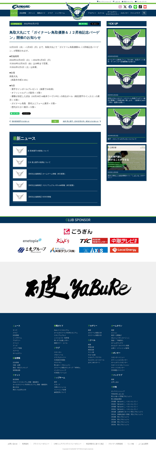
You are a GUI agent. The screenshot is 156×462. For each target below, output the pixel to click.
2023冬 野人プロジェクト (120, 424)
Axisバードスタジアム (61, 330)
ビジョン (114, 333)
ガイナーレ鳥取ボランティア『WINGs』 (67, 367)
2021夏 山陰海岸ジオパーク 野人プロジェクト (127, 412)
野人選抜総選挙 (116, 399)
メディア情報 (17, 348)
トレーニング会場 (60, 390)
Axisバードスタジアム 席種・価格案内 (26, 382)
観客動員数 (16, 370)
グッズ (15, 345)
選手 (55, 382)
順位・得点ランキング (20, 367)
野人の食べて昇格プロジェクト (121, 396)
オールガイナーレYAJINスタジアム (66, 333)
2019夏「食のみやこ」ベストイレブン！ (124, 401)
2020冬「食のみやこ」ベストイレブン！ (124, 409)
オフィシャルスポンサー (119, 360)
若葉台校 (91, 347)
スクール (101, 13)
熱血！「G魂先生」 (117, 340)
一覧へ (55, 121)
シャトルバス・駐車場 (61, 338)
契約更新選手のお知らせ (20, 121)
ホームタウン (17, 353)
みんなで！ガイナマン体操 (120, 345)
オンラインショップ (118, 391)
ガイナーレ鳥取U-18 (95, 333)
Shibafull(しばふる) (117, 394)
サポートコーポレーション (120, 365)
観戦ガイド (41, 13)
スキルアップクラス (94, 357)
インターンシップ (60, 370)
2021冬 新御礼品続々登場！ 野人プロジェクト (127, 414)
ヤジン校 (91, 352)
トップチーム (60, 13)
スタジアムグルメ (60, 335)
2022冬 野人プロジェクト (120, 419)
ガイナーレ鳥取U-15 (95, 335)
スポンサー (125, 13)
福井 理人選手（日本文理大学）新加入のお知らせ (81, 121)
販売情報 (16, 379)
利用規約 (25, 444)
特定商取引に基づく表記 (95, 444)
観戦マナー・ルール (60, 343)
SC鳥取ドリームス (60, 373)
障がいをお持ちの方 (19, 390)
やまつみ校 (91, 355)
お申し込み (115, 382)
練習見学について (60, 392)
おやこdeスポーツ (94, 362)
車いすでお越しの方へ (61, 340)
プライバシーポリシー (41, 444)
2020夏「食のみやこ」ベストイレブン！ (124, 406)
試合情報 (23, 13)
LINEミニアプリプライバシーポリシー (67, 444)
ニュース (14, 13)
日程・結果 (16, 365)
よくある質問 (143, 444)
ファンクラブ (135, 13)
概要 (89, 330)
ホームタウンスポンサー (119, 362)
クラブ (50, 13)
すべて (15, 330)
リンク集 (130, 444)
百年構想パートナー (118, 370)
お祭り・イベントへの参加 (120, 348)
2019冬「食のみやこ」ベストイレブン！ (124, 404)
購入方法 (16, 387)
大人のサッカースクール (96, 360)
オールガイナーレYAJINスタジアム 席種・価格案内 (30, 384)
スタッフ (57, 384)
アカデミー (92, 13)
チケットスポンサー (118, 367)
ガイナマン (58, 362)
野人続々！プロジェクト (62, 365)
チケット (32, 13)
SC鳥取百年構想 (59, 360)
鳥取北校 (91, 350)
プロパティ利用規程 (115, 444)
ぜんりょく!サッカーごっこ (120, 338)
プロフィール (58, 355)
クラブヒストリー (60, 357)
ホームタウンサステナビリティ (112, 13)
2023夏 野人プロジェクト (120, 422)
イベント (16, 343)
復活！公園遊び (116, 335)
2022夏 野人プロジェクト (120, 417)
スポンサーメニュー (118, 357)
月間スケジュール (60, 387)
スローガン (58, 352)
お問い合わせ (12, 444)
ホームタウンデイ (117, 343)
